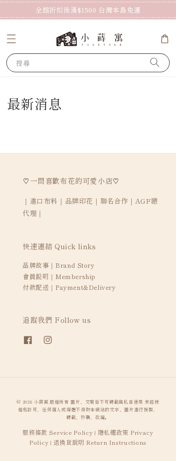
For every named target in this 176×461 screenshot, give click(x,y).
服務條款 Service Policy (58, 432)
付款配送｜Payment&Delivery (69, 287)
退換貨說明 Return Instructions (100, 442)
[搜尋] (154, 62)
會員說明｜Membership (59, 276)
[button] (11, 39)
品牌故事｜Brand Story (59, 265)
